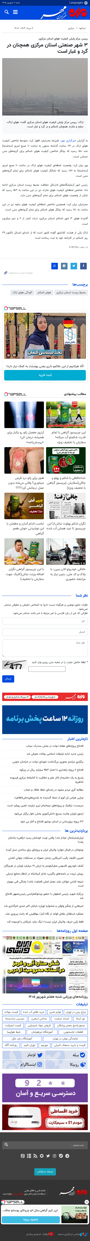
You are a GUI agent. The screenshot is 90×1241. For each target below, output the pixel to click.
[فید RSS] (35, 1156)
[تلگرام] (67, 1156)
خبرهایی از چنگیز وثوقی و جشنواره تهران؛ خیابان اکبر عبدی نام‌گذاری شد (43, 906)
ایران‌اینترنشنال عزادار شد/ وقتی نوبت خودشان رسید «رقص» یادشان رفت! (45, 840)
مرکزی (71, 28)
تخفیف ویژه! (30, 1219)
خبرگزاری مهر (68, 141)
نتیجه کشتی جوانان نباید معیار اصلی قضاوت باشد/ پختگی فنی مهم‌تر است (45, 884)
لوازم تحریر (55, 1012)
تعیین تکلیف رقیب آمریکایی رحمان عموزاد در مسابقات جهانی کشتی (45, 858)
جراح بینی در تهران (76, 1012)
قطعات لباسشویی (73, 1032)
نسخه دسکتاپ (45, 1172)
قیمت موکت (11, 1012)
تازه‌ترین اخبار (77, 739)
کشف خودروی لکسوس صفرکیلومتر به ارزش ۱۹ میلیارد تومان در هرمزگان (43, 866)
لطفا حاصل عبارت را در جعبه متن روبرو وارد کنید (60, 662)
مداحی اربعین (39, 1019)
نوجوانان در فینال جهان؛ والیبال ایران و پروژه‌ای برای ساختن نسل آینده (44, 850)
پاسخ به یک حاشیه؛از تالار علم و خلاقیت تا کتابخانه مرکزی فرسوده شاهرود (46, 780)
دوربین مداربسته (14, 1019)
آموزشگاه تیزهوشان (42, 1032)
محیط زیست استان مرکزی (71, 292)
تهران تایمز (29, 1045)
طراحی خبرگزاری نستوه (69, 1234)
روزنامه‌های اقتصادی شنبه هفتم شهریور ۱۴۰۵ (57, 996)
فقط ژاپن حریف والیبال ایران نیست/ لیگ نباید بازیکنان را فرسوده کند (45, 922)
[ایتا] (22, 1156)
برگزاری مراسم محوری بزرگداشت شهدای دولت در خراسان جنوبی (47, 762)
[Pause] (8, 355)
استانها (82, 28)
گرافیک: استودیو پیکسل (37, 1234)
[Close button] (87, 1202)
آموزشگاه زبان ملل (22, 1039)
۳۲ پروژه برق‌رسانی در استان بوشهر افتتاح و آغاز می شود (51, 822)
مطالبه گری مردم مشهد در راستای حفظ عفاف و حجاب (53, 790)
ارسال (8, 679)
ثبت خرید (45, 375)
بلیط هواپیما (14, 1032)
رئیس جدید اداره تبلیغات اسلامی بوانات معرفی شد (54, 754)
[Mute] (14, 355)
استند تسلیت (61, 1019)
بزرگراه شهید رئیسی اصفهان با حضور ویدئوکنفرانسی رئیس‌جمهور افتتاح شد (44, 896)
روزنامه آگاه (11, 1045)
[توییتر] (48, 1156)
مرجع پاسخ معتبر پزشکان (71, 1025)
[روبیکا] (42, 1156)
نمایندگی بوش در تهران (65, 1039)
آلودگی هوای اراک (22, 292)
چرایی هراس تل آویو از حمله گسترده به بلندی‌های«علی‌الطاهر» (48, 798)
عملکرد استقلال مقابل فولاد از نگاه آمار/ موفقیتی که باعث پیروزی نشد (44, 914)
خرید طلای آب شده (33, 1012)
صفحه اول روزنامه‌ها (72, 931)
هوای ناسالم (44, 292)
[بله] (61, 1156)
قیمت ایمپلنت (13, 1025)
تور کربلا (80, 1019)
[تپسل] (6, 308)
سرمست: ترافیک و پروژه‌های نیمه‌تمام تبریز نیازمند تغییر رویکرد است (45, 806)
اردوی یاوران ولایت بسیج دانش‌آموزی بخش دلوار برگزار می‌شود (48, 814)
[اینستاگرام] (54, 1156)
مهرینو (44, 1045)
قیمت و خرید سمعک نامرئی (69, 1045)
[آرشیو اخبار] (29, 1156)
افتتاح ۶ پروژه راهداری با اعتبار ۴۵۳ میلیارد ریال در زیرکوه (51, 770)
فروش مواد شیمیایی (39, 1025)
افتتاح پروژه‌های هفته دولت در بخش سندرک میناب (54, 746)
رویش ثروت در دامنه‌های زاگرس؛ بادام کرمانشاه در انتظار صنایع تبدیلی (44, 874)
